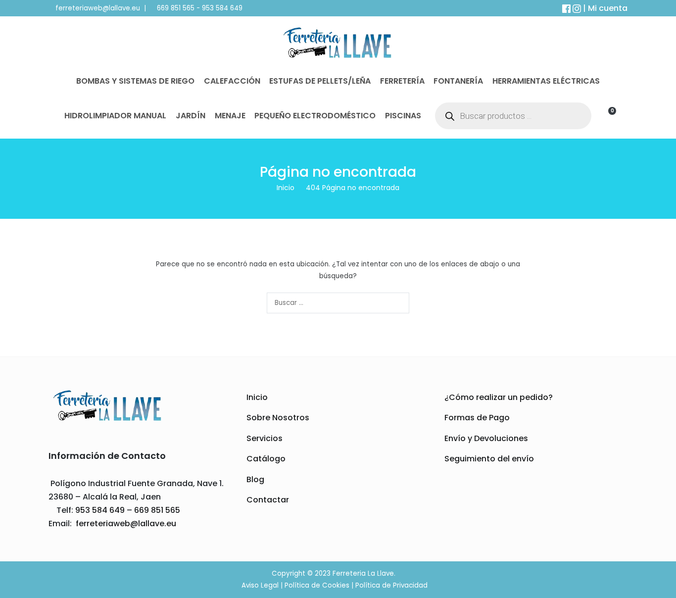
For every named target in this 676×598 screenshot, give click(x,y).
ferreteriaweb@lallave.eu (97, 8)
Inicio (257, 397)
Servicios (264, 438)
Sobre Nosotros (277, 417)
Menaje (230, 115)
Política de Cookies (317, 585)
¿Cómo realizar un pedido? (498, 397)
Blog (255, 479)
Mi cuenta (608, 8)
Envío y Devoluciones (486, 438)
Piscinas (403, 115)
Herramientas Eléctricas (546, 81)
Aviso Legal (260, 585)
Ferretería (402, 81)
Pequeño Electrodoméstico (315, 115)
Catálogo (266, 458)
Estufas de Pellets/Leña (320, 81)
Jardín (190, 115)
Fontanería (458, 81)
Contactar (267, 499)
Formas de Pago (477, 417)
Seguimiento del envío (489, 458)
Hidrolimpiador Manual (115, 115)
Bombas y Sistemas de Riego (135, 81)
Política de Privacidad (391, 585)
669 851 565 (174, 8)
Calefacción (232, 81)
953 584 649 (222, 8)
